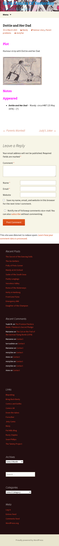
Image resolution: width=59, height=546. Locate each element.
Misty (8, 426)
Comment (8, 162)
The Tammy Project (14, 444)
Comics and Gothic (14, 403)
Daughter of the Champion (17, 305)
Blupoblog (10, 394)
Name (6, 182)
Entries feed (11, 514)
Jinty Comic (11, 421)
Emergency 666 (12, 301)
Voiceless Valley (12, 283)
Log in (8, 509)
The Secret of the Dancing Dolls (19, 256)
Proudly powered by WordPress (29, 540)
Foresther (10, 417)
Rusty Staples (12, 435)
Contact (19, 339)
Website (7, 194)
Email (6, 188)
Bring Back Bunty (13, 399)
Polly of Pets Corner (14, 265)
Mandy (25, 30)
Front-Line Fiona (12, 296)
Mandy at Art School (14, 270)
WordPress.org (12, 523)
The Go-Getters (12, 261)
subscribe (16, 214)
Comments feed (13, 518)
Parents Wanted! (14, 130)
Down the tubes (12, 412)
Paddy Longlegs (12, 279)
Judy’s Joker (47, 130)
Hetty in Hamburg (13, 292)
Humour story (39, 30)
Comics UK (10, 408)
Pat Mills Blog (11, 430)
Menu (5, 14)
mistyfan (20, 33)
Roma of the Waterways (16, 288)
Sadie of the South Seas (16, 274)
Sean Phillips (11, 439)
